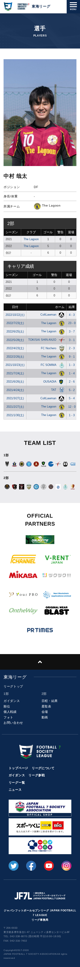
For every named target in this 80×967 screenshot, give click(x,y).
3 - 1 (72, 340)
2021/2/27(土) (15, 406)
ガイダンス (12, 701)
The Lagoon (31, 239)
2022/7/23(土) (15, 323)
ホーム (59, 307)
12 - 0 (72, 406)
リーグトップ (13, 686)
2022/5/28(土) (15, 340)
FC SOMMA (49, 365)
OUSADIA (50, 381)
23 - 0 (72, 323)
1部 (6, 693)
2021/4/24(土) (15, 390)
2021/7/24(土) (15, 373)
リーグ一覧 (17, 782)
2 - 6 (72, 381)
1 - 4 (72, 373)
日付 (15, 307)
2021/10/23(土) (15, 365)
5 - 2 (72, 390)
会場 (45, 712)
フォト (8, 717)
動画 (45, 717)
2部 (44, 693)
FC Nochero (49, 348)
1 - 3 (72, 365)
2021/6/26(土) (15, 381)
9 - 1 (72, 356)
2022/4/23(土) (15, 348)
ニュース (15, 789)
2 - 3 (72, 348)
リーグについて (43, 768)
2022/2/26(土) (15, 356)
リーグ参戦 (36, 775)
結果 (72, 307)
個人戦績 (10, 712)
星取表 (46, 706)
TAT (54, 389)
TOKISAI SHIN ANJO (42, 339)
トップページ (18, 768)
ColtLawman (48, 314)
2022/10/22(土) (15, 314)
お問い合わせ (13, 722)
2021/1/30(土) (15, 415)
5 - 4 (72, 398)
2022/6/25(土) (15, 331)
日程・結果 (50, 701)
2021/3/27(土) (15, 398)
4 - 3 (72, 314)
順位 (7, 706)
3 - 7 (72, 331)
